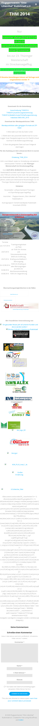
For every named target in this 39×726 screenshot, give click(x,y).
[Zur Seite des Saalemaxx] (15, 377)
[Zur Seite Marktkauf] (19, 425)
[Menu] (36, 4)
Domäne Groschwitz (8, 300)
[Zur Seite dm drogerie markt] (20, 433)
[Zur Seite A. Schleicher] (16, 492)
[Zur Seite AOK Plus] (19, 467)
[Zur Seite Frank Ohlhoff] (19, 442)
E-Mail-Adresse (19, 673)
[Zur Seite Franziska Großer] (19, 477)
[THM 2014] (19, 90)
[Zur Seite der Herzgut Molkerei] (13, 458)
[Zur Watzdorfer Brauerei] (13, 347)
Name (19, 666)
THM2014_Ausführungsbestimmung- (19, 113)
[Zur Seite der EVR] (18, 397)
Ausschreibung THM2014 (19, 110)
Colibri (21, 720)
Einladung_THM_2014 (19, 157)
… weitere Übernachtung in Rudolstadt (20, 309)
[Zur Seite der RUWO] (19, 389)
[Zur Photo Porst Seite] (17, 406)
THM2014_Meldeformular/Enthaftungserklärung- (19, 115)
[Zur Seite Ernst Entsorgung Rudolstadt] (19, 413)
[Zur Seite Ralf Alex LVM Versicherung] (17, 383)
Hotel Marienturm (14, 294)
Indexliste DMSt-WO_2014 (20, 118)
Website (19, 680)
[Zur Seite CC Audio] (19, 362)
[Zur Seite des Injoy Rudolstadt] (13, 354)
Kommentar (19, 642)
